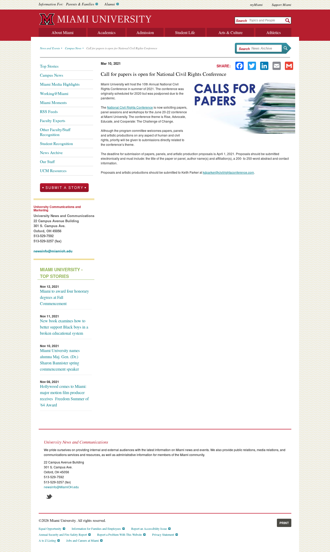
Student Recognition (56, 143)
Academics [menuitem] (106, 32)
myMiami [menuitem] (256, 4)
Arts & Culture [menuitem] (230, 32)
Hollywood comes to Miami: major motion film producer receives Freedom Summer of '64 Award (64, 395)
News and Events (50, 48)
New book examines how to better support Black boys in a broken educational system (64, 327)
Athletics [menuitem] (273, 32)
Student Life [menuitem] (185, 32)
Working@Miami (54, 93)
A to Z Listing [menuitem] (47, 540)
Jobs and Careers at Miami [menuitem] (82, 540)
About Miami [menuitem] (62, 32)
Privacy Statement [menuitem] (163, 534)
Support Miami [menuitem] (281, 4)
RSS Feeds (49, 111)
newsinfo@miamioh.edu (53, 251)
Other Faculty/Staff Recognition (55, 132)
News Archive (51, 152)
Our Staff (47, 161)
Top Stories (49, 66)
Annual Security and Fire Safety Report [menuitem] (63, 534)
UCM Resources (53, 170)
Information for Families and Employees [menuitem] (96, 528)
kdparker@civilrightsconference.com (228, 172)
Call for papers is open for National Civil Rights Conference (121, 48)
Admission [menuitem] (145, 32)
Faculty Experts (52, 120)
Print (284, 523)
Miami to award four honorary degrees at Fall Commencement (64, 297)
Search (241, 20)
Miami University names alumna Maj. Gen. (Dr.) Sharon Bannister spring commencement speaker (60, 360)
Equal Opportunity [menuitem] (50, 528)
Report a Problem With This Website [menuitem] (119, 534)
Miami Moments (53, 102)
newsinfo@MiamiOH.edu (61, 487)
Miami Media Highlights (60, 84)
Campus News (73, 48)
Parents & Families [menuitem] (80, 4)
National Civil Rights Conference (130, 107)
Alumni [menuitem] (109, 4)
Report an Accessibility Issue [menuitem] (149, 528)
